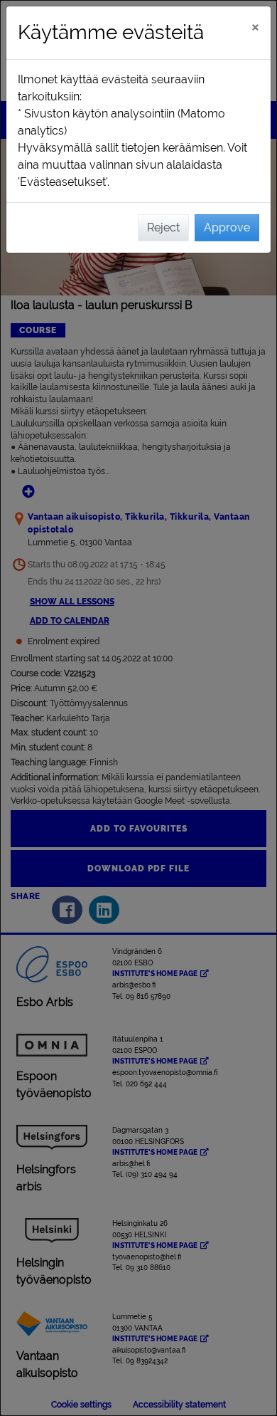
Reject (163, 227)
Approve (227, 227)
